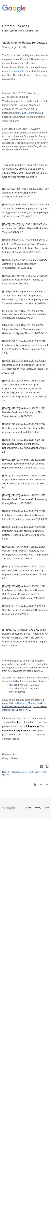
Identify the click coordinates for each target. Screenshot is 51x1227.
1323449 (14, 566)
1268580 (14, 460)
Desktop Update (14, 772)
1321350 (14, 380)
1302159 (14, 475)
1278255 (14, 341)
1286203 (14, 260)
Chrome (17, 113)
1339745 (14, 630)
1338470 (14, 224)
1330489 (14, 240)
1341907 (14, 424)
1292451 (14, 495)
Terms (46, 808)
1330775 (14, 276)
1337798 (14, 606)
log (20, 109)
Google (29, 808)
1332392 (14, 586)
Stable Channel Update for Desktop (24, 42)
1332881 (14, 527)
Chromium (32, 113)
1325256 (14, 408)
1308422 (14, 511)
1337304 (14, 547)
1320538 (14, 361)
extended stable (15, 71)
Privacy (38, 808)
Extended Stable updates (32, 772)
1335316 (16, 204)
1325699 (16, 189)
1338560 (14, 291)
